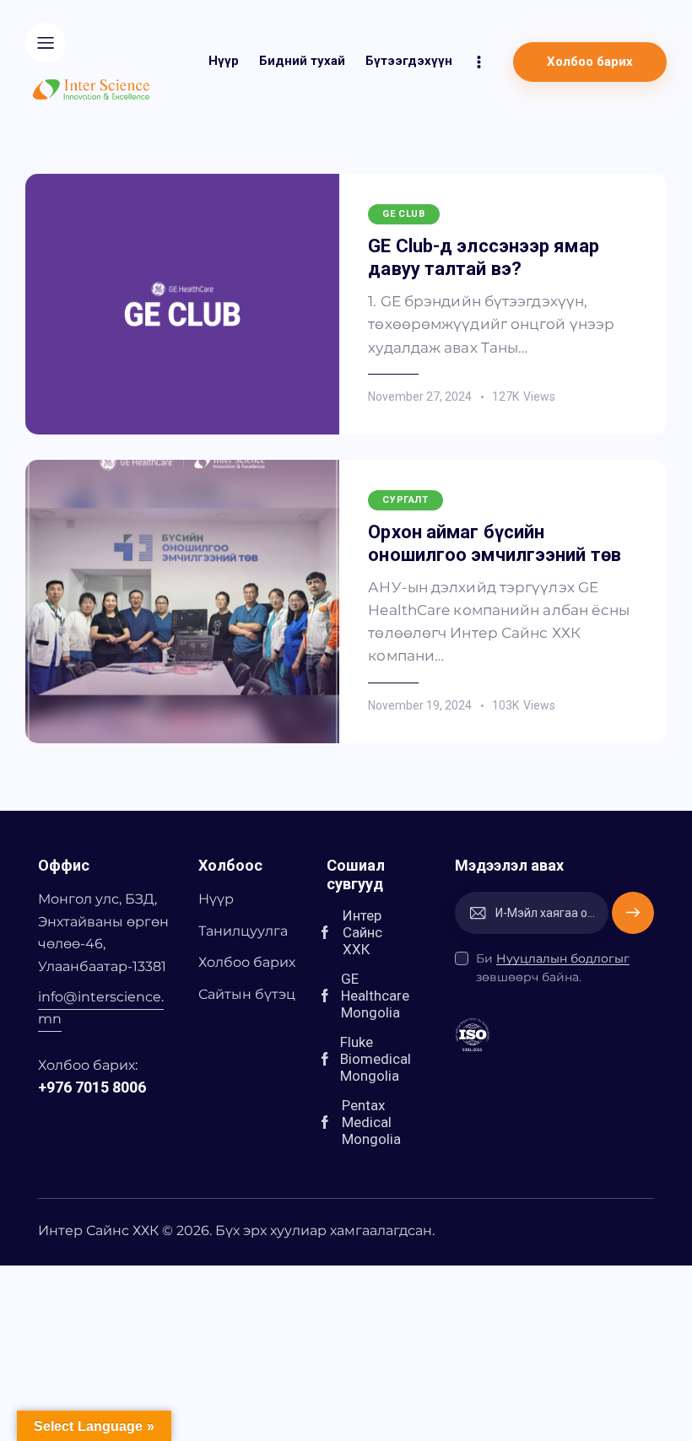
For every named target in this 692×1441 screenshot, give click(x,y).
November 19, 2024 (420, 705)
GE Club (403, 213)
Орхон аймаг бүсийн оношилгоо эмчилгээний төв (494, 543)
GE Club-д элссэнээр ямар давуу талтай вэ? (483, 257)
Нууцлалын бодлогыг (563, 959)
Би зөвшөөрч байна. (553, 968)
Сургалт (405, 499)
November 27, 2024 (420, 396)
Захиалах (633, 912)
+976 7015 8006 (92, 1087)
